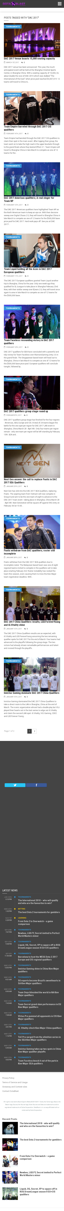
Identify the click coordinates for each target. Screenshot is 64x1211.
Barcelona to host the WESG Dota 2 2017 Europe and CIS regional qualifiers (37, 958)
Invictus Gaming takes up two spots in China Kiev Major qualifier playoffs (39, 1050)
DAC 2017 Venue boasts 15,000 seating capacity (29, 58)
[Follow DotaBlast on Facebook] (36, 785)
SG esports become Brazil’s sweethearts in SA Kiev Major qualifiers (39, 982)
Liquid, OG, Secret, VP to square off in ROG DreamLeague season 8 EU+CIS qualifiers (39, 946)
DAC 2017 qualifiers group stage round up (26, 411)
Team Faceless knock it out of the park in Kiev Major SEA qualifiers (38, 1062)
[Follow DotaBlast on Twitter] (15, 785)
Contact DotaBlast (10, 1091)
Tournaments (13, 26)
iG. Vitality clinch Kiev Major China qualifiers (40, 1028)
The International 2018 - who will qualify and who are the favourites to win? (39, 1125)
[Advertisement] (32, 762)
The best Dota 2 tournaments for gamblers (39, 912)
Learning (22, 918)
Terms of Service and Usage (14, 1082)
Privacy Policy (8, 1078)
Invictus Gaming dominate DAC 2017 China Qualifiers (31, 692)
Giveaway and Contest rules (14, 1087)
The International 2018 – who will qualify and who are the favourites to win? (38, 902)
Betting (21, 909)
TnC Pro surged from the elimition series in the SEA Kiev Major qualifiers (39, 1038)
